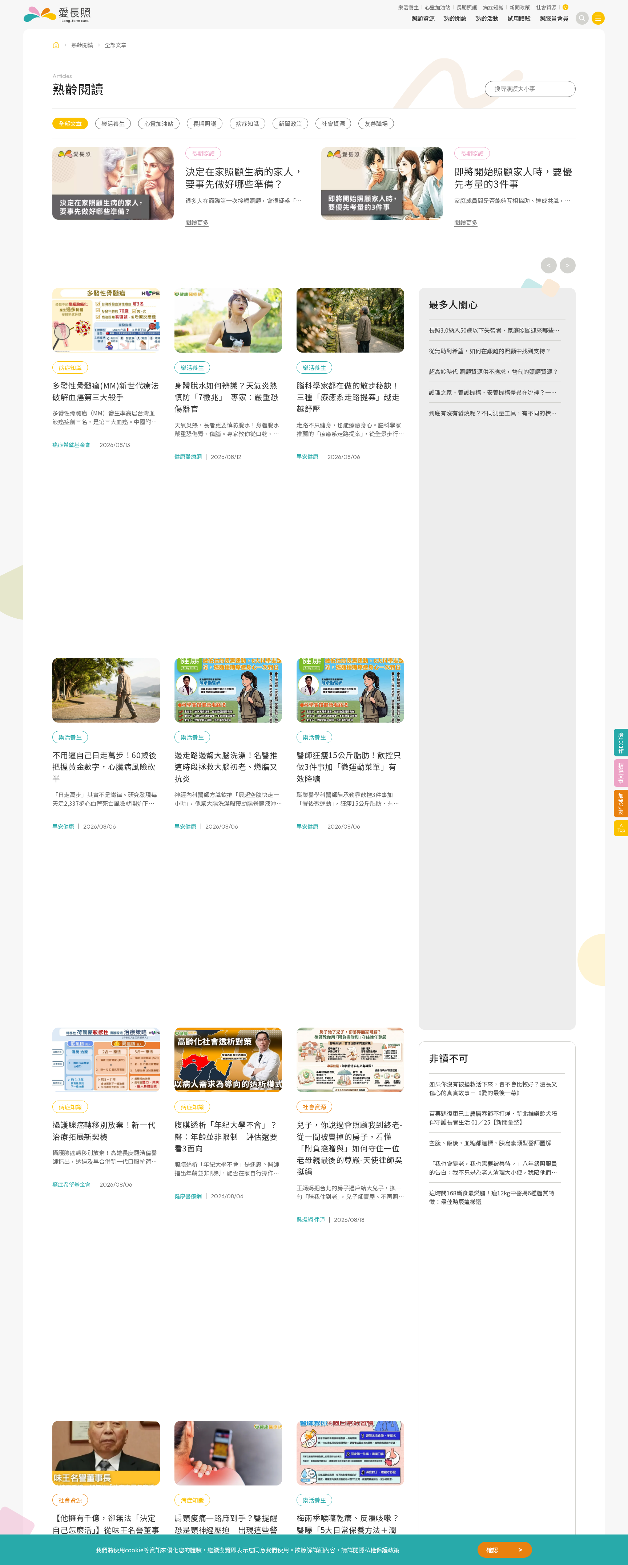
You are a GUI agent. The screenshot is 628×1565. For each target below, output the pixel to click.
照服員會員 (553, 18)
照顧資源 (423, 18)
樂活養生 (408, 7)
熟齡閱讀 (455, 18)
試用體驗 (519, 18)
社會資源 (546, 7)
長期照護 (466, 7)
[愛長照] (56, 14)
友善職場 (376, 123)
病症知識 (493, 7)
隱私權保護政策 (379, 1549)
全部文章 (70, 123)
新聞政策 (520, 7)
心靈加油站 (437, 7)
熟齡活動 (487, 18)
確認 (492, 1549)
